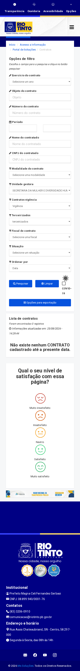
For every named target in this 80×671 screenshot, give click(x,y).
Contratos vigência (24, 199)
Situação (17, 246)
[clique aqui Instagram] (54, 655)
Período (17, 122)
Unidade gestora (22, 184)
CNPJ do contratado (24, 153)
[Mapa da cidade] (40, 516)
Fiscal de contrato (23, 230)
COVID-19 (67, 291)
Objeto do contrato (23, 90)
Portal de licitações (24, 49)
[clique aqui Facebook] (35, 655)
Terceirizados (20, 215)
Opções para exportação (41, 302)
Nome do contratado (25, 137)
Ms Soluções (25, 665)
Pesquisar (22, 283)
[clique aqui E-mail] (25, 655)
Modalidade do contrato (27, 168)
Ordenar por (19, 261)
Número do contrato (25, 106)
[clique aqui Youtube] (45, 655)
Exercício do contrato (25, 75)
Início (12, 44)
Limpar (48, 283)
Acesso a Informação (33, 44)
